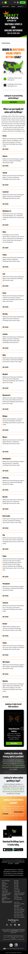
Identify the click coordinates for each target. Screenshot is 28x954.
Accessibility (4, 896)
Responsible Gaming (6, 892)
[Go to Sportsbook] (5, 2)
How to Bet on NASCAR (19, 916)
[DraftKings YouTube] (19, 924)
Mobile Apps (4, 882)
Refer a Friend (5, 885)
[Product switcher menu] (3, 2)
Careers (3, 881)
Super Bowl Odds (18, 896)
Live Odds (16, 895)
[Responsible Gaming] (14, 2)
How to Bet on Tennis (19, 914)
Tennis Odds (17, 890)
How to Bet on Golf (18, 911)
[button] (13, 860)
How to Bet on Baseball (19, 908)
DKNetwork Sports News (6, 898)
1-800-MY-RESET (14, 929)
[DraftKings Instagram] (15, 924)
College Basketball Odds (19, 892)
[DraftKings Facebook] (7, 924)
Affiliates (4, 884)
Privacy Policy (5, 890)
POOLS (13, 6)
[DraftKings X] (11, 924)
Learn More (13, 742)
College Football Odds (19, 893)
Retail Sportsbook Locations (6, 894)
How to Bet (5, 6)
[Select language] (18, 2)
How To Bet (16, 901)
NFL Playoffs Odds (18, 898)
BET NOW (5, 149)
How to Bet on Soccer (19, 913)
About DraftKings (6, 879)
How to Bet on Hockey (19, 910)
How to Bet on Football (19, 902)
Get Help (4, 887)
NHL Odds (16, 885)
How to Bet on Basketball (17, 905)
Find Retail (13, 102)
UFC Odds (16, 884)
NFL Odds (16, 879)
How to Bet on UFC (18, 907)
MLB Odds (16, 882)
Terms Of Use (5, 888)
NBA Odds (16, 881)
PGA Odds (16, 887)
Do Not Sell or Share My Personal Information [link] (7, 901)
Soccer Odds (17, 888)
